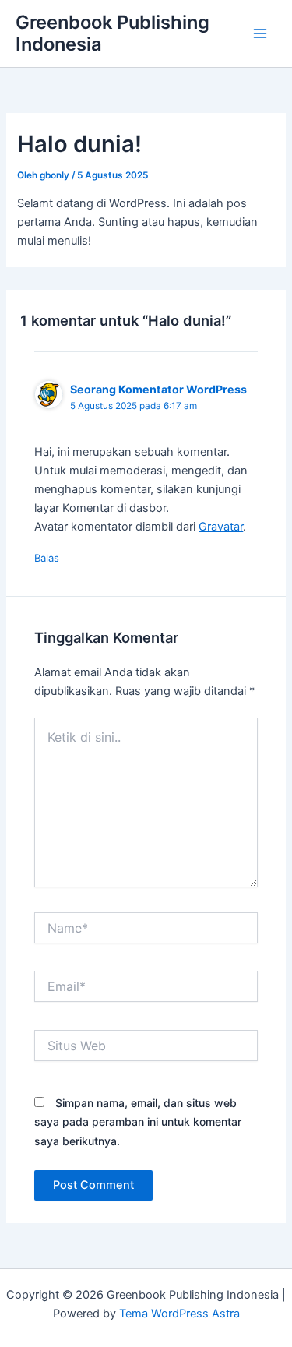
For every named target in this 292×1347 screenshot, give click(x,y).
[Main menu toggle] (260, 33)
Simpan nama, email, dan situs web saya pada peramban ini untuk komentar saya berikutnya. (137, 1121)
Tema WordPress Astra (179, 1313)
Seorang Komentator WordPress (158, 389)
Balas (46, 558)
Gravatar (221, 527)
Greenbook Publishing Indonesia (112, 33)
